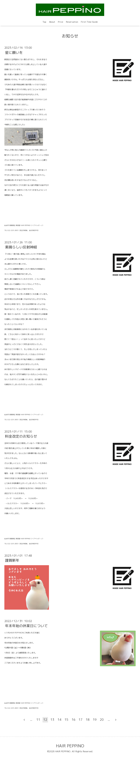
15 (66, 719)
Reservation (72, 21)
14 (59, 719)
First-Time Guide (89, 21)
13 (52, 719)
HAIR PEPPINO (70, 746)
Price (60, 21)
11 (38, 719)
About (52, 21)
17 (80, 719)
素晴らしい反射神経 (21, 247)
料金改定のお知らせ (21, 436)
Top (44, 21)
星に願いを (14, 52)
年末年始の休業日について (26, 625)
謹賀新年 (12, 560)
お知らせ (70, 36)
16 (73, 719)
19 (95, 719)
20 (102, 719)
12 (45, 719)
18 (88, 719)
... (31, 719)
